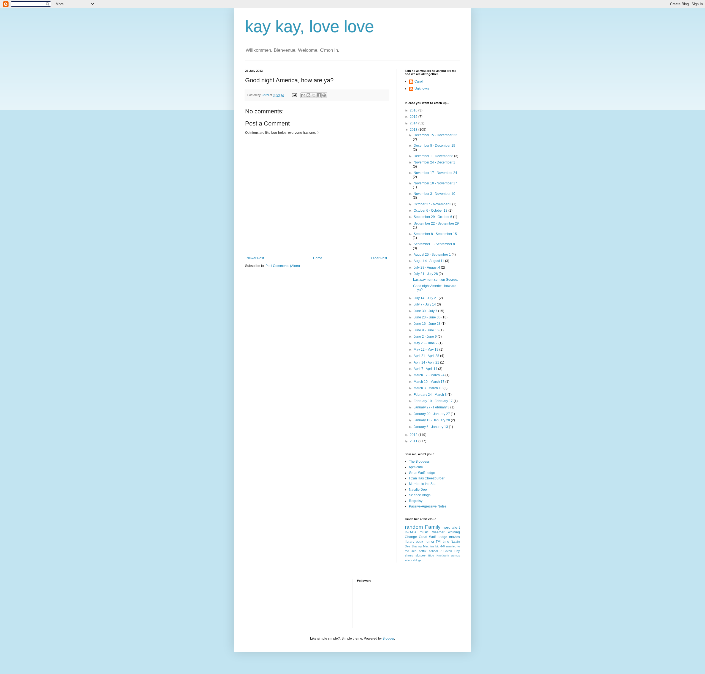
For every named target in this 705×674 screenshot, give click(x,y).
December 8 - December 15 (434, 146)
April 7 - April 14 (426, 369)
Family (433, 527)
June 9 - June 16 (427, 330)
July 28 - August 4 (427, 267)
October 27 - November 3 (433, 204)
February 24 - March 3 (431, 395)
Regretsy (415, 501)
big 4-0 (440, 546)
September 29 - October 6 (433, 217)
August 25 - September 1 (433, 254)
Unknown (421, 89)
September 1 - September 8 (434, 244)
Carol (418, 81)
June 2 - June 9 (426, 337)
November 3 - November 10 (434, 194)
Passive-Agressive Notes (427, 506)
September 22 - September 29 (436, 223)
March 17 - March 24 (429, 375)
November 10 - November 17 (435, 183)
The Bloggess (419, 461)
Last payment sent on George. (435, 280)
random (414, 527)
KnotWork (442, 555)
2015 (414, 117)
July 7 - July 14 (425, 304)
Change (411, 537)
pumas (455, 555)
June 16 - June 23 (427, 324)
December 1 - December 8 (434, 156)
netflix (423, 551)
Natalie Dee (418, 490)
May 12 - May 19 (426, 349)
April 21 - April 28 (427, 356)
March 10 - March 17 (429, 382)
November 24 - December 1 (434, 162)
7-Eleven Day (450, 551)
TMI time (442, 542)
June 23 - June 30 (427, 317)
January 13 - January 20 (432, 420)
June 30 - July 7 (426, 311)
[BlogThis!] (308, 95)
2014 (414, 123)
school (433, 551)
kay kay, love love (309, 26)
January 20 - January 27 (432, 414)
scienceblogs (413, 560)
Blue (431, 555)
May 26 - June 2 (426, 343)
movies (454, 537)
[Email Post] (294, 95)
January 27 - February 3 (432, 407)
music (424, 532)
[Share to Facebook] (319, 95)
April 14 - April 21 (427, 362)
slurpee (420, 555)
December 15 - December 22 (435, 135)
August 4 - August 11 (429, 261)
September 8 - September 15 (435, 234)
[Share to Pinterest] (324, 95)
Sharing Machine (422, 546)
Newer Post (255, 258)
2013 (414, 130)
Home (317, 258)
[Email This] (303, 95)
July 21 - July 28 (426, 274)
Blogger (388, 638)
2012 (414, 435)
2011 (414, 441)
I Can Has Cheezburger (426, 478)
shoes (409, 555)
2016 (414, 110)
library (409, 542)
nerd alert (451, 527)
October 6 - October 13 (431, 210)
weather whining (446, 532)
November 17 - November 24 (435, 173)
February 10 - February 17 (434, 401)
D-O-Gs (410, 532)
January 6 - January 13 (431, 427)
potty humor (425, 542)
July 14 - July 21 (426, 298)
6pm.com (416, 467)
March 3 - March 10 (428, 388)
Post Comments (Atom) (282, 266)
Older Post (379, 258)
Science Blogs (419, 495)
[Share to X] (313, 95)
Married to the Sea (422, 484)
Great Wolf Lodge (422, 473)
